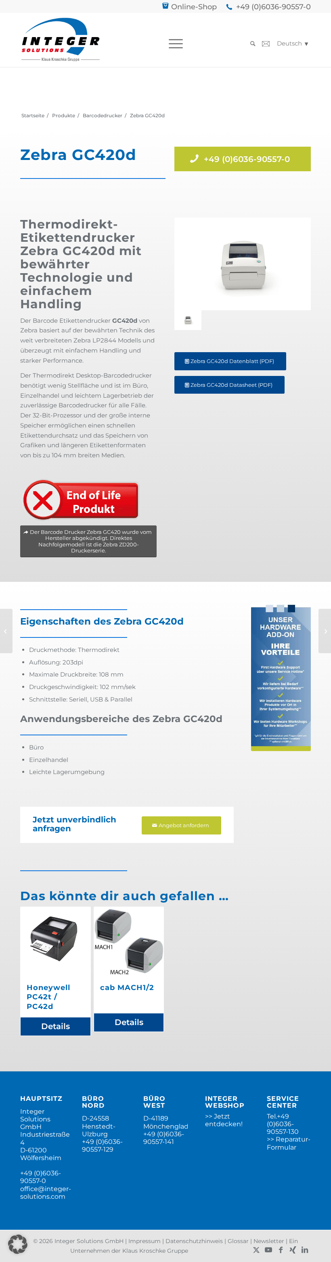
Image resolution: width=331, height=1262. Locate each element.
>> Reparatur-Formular (288, 1143)
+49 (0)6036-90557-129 (102, 1145)
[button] (18, 1244)
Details (55, 1026)
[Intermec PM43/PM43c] (324, 631)
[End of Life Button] (80, 500)
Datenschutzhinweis (194, 1241)
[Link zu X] (256, 1250)
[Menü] (174, 44)
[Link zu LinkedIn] (305, 1250)
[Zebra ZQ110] (6, 631)
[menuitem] (174, 44)
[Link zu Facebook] (280, 1250)
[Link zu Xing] (293, 1250)
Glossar (238, 1241)
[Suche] (251, 44)
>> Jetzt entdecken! (224, 1120)
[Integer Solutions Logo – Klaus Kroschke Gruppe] (60, 39)
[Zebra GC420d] (242, 264)
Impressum (144, 1241)
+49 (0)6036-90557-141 (163, 1138)
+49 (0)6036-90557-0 (273, 6)
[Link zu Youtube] (268, 1250)
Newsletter (268, 1241)
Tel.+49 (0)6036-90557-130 (283, 1124)
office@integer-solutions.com (45, 1192)
